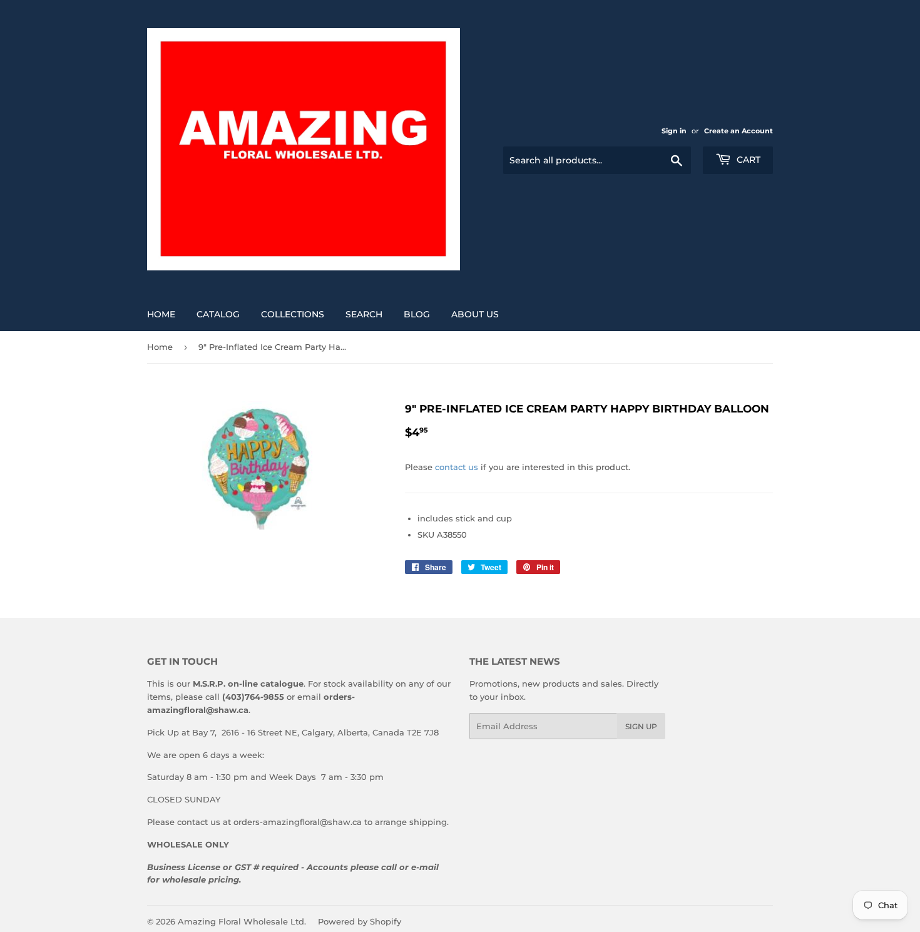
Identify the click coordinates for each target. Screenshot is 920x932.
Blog (417, 314)
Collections (292, 314)
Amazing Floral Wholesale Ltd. (242, 921)
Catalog (218, 314)
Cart (747, 159)
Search (363, 314)
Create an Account (738, 130)
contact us (456, 467)
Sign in (674, 130)
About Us (475, 314)
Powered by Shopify (359, 921)
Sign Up (641, 726)
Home (161, 314)
